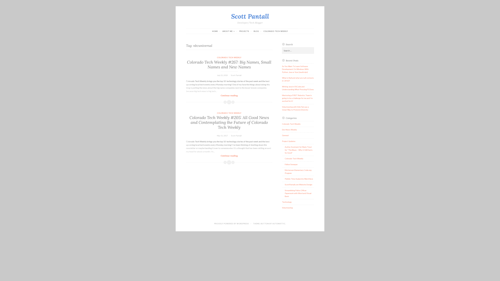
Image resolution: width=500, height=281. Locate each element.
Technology (287, 202)
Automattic (278, 224)
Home (215, 31)
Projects (244, 31)
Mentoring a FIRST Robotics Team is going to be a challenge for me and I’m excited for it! (297, 98)
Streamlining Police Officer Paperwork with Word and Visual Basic (298, 193)
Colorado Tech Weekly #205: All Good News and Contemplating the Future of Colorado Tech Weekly (229, 122)
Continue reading (233, 95)
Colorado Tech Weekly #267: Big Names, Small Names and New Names (229, 65)
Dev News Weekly (289, 130)
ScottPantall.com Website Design (298, 184)
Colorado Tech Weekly (275, 31)
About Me (227, 31)
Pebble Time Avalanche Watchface (299, 179)
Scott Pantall (250, 16)
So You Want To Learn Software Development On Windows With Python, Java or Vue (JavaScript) (295, 69)
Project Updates (288, 141)
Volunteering (287, 208)
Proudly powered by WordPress (231, 224)
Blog (256, 31)
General (285, 135)
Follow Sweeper (291, 164)
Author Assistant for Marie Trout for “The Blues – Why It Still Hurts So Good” (298, 150)
